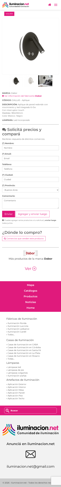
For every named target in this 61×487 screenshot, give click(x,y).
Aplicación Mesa (16, 390)
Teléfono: (7, 164)
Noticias (30, 302)
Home (31, 307)
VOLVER (9, 14)
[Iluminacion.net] (15, 5)
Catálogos (30, 290)
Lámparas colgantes (18, 373)
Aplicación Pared (16, 393)
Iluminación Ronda (17, 323)
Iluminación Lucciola (18, 326)
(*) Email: (6, 154)
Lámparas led (14, 367)
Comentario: (8, 196)
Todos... (11, 334)
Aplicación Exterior (17, 384)
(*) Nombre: (8, 143)
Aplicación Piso (15, 395)
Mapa (30, 285)
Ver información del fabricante (23, 96)
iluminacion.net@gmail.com (30, 466)
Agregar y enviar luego (32, 214)
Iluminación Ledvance (18, 329)
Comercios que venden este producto (25, 238)
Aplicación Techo (16, 398)
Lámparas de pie (16, 370)
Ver (30, 268)
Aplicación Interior (17, 387)
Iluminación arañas (17, 375)
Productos (30, 296)
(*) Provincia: (8, 185)
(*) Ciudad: (7, 175)
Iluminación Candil (17, 331)
